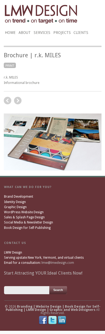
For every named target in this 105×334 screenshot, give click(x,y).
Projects (62, 32)
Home (10, 32)
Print (9, 65)
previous (18, 100)
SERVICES (42, 32)
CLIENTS (81, 32)
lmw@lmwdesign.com (57, 263)
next (7, 100)
